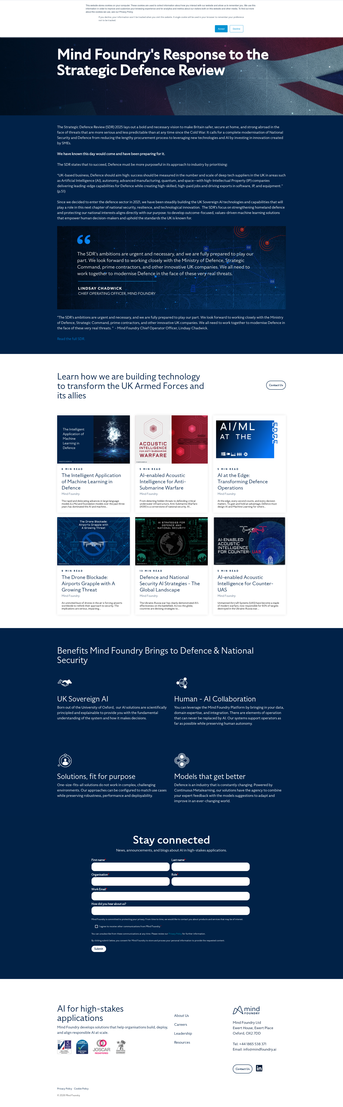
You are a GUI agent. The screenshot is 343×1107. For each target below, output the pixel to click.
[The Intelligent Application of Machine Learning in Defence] (93, 439)
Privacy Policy (175, 933)
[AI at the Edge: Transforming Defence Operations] (249, 439)
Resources (182, 1042)
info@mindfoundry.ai (259, 1049)
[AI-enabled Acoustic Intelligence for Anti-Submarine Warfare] (171, 439)
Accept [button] (221, 28)
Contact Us (276, 385)
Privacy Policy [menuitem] (64, 1088)
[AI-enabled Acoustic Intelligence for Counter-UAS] (249, 541)
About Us (181, 1015)
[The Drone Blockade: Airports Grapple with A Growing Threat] (93, 541)
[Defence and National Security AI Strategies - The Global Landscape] (171, 541)
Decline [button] (236, 28)
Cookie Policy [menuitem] (81, 1088)
